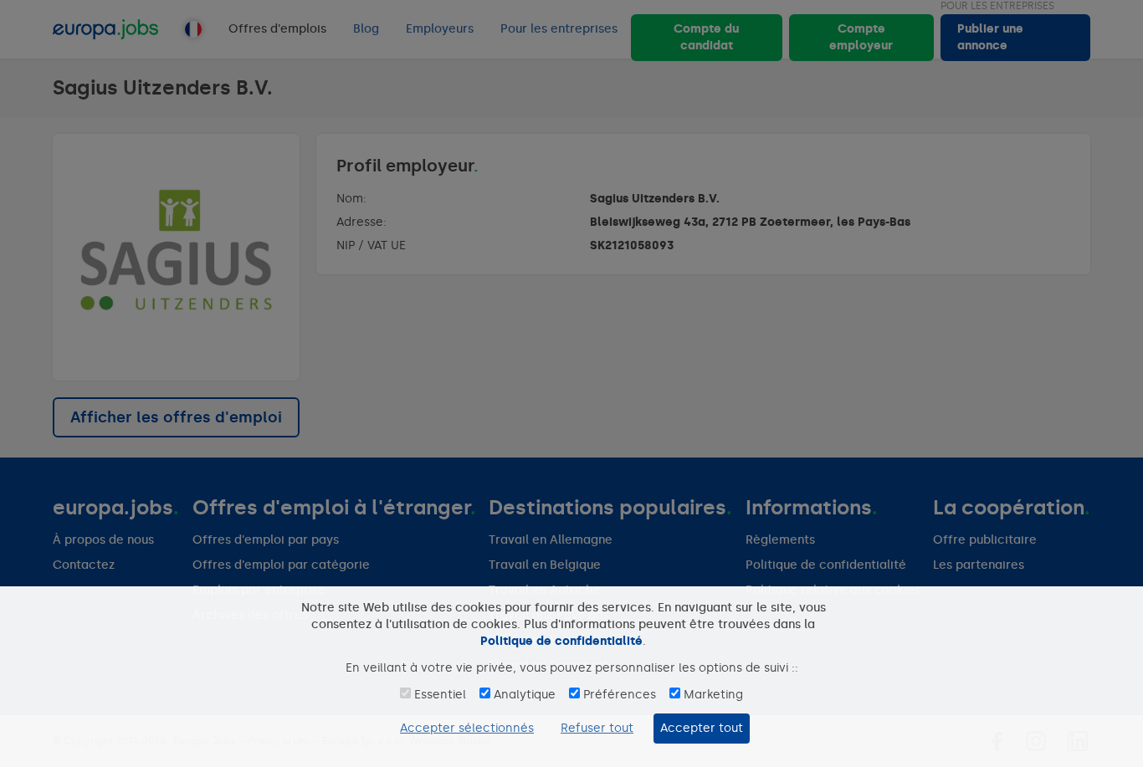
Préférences (619, 695)
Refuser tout (597, 728)
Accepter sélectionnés (467, 728)
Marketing (713, 695)
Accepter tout (701, 728)
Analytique (525, 695)
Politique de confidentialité (561, 641)
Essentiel (440, 695)
